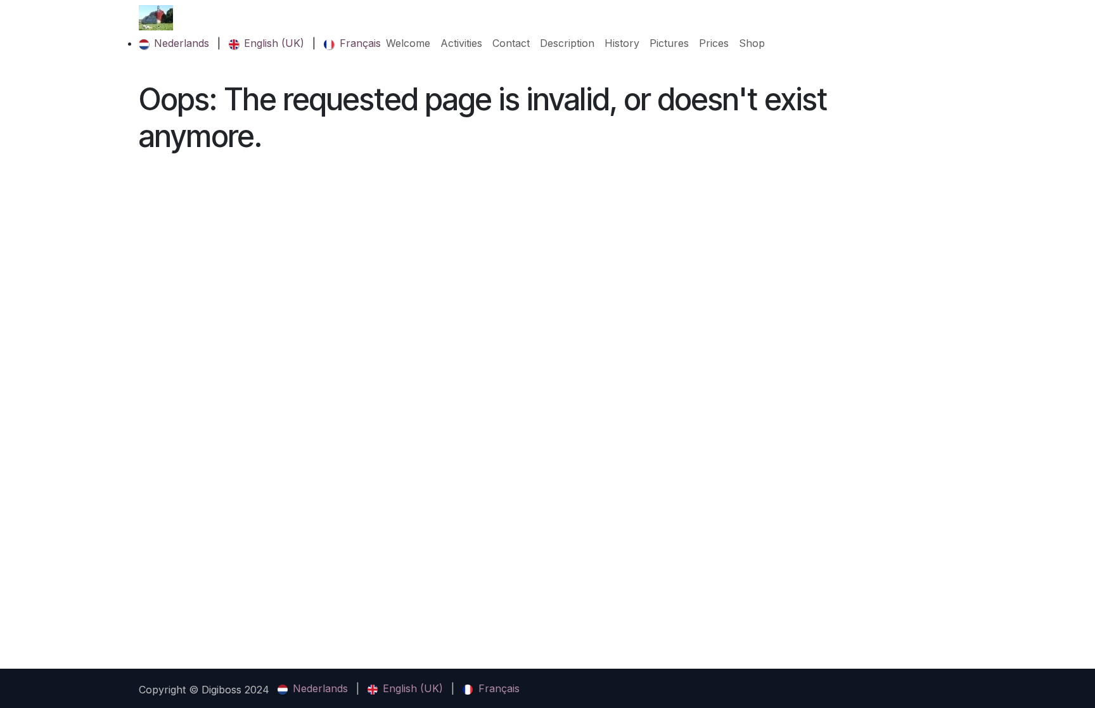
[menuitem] (174, 43)
